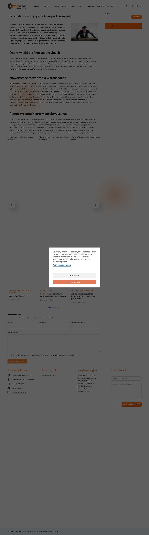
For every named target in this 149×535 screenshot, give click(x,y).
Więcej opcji (74, 275)
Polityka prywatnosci (62, 265)
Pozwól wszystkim (75, 282)
